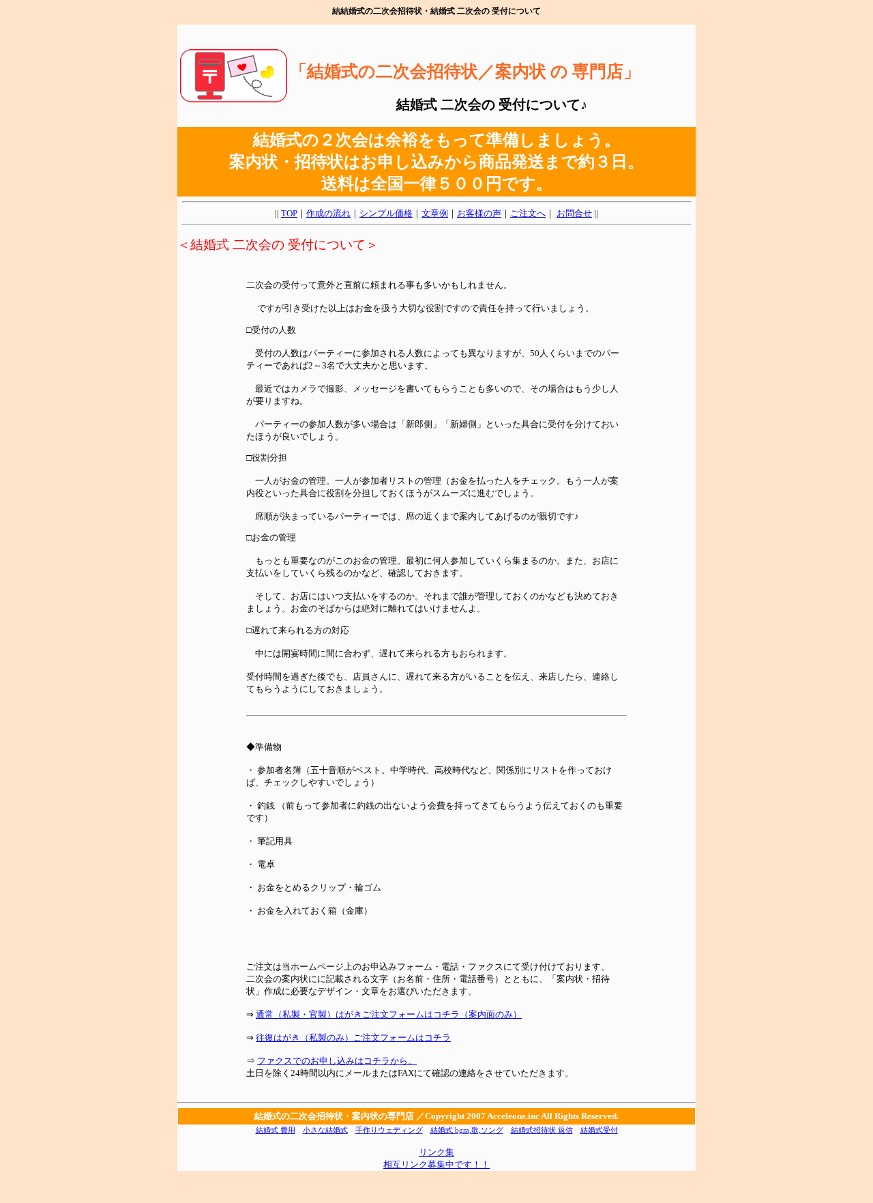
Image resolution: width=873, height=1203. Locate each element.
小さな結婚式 (325, 1130)
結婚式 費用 (275, 1130)
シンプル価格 (386, 213)
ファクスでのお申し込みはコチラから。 (337, 1061)
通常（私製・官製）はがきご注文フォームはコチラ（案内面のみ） (389, 1014)
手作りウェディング (389, 1130)
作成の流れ (328, 213)
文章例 (434, 213)
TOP (289, 213)
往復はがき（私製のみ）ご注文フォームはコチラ (353, 1037)
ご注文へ (528, 213)
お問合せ (574, 213)
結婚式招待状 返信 (542, 1130)
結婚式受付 (599, 1130)
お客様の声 (479, 213)
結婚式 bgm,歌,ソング (466, 1130)
